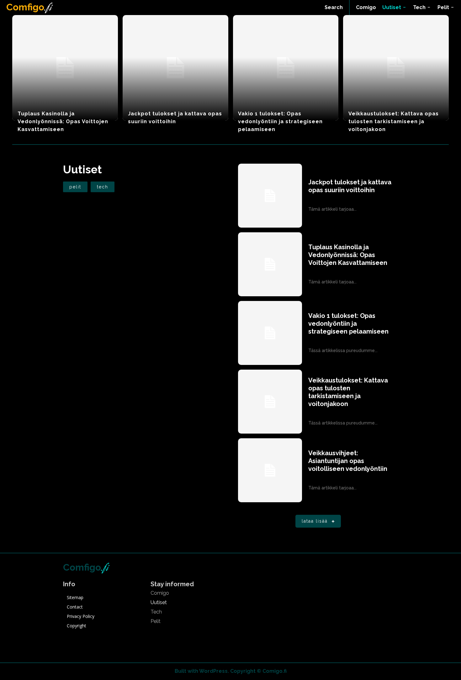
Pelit (75, 186)
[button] (334, 7)
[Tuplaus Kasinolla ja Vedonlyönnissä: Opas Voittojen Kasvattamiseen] (65, 68)
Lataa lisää (315, 521)
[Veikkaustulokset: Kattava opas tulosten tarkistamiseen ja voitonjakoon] (396, 68)
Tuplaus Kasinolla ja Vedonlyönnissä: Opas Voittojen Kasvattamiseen (63, 121)
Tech (102, 186)
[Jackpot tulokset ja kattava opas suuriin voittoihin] (175, 68)
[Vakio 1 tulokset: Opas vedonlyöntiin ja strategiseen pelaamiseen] (286, 68)
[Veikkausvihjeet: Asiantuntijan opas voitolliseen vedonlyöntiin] (270, 470)
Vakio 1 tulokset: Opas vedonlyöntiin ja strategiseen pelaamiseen (280, 121)
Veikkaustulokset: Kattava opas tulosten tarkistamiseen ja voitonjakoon (393, 121)
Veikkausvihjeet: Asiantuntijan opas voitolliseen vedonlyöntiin (347, 460)
